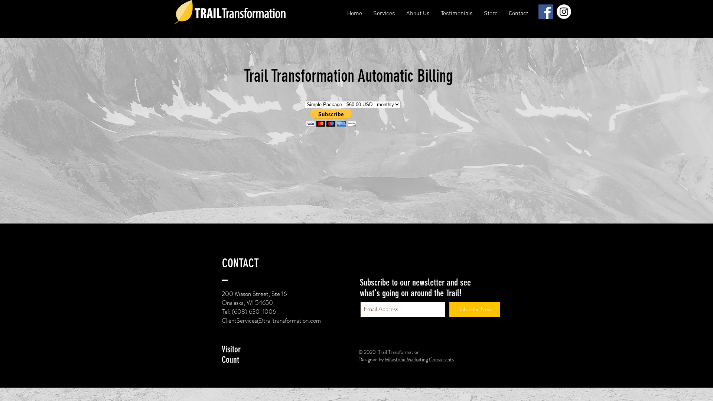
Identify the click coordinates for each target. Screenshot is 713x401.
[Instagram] (564, 11)
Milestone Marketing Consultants (419, 359)
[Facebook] (545, 11)
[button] (418, 13)
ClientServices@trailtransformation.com (271, 320)
